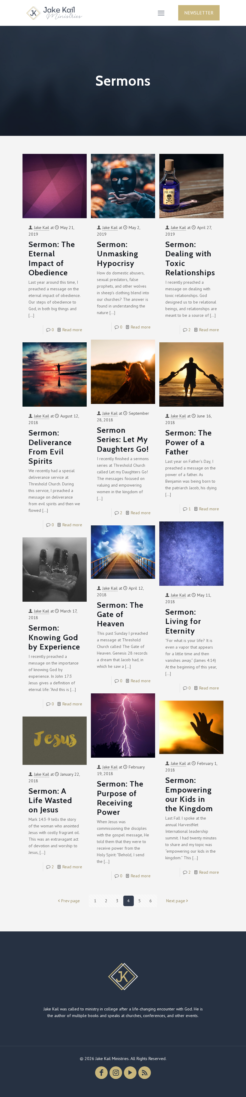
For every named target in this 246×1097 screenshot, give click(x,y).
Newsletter (199, 13)
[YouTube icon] (130, 1072)
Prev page (70, 900)
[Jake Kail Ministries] (54, 13)
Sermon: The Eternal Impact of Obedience (51, 258)
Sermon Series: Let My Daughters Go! (123, 439)
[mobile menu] (161, 13)
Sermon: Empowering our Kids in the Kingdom (189, 794)
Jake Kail (41, 227)
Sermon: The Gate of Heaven (120, 614)
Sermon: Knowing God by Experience (54, 637)
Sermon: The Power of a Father (188, 442)
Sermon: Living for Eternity (183, 621)
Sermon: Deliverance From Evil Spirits (50, 447)
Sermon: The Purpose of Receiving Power (120, 798)
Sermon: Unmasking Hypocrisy (117, 254)
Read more (72, 329)
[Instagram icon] (116, 1072)
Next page (175, 900)
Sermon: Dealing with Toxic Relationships (190, 258)
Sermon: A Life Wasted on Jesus (50, 800)
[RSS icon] (144, 1072)
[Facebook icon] (101, 1072)
